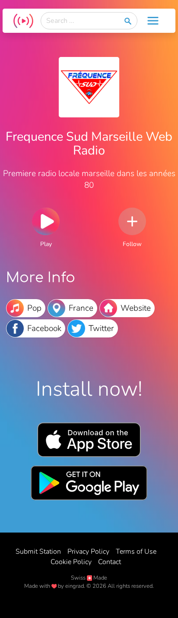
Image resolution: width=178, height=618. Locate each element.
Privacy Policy (88, 551)
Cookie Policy (71, 562)
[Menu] (153, 20)
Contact (109, 562)
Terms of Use (136, 551)
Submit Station (38, 551)
